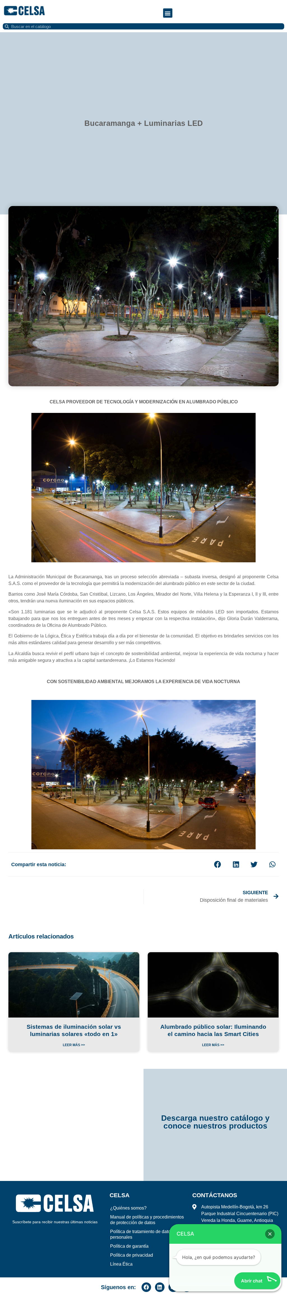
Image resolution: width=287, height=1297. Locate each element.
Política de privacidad (131, 1255)
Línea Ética (121, 1264)
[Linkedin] (160, 1287)
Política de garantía (129, 1246)
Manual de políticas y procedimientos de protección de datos (147, 1220)
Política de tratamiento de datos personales (141, 1234)
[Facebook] (146, 1287)
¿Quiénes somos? (128, 1208)
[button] (167, 13)
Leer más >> (74, 1045)
